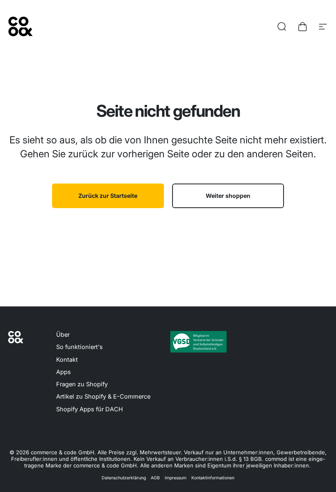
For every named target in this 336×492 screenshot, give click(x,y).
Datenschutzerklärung (124, 478)
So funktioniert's (79, 347)
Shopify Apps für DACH (89, 409)
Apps (63, 372)
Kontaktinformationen (212, 478)
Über (63, 334)
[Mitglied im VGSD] (198, 341)
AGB (155, 478)
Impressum (175, 478)
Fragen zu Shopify (82, 384)
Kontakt (67, 359)
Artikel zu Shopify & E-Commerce (103, 396)
